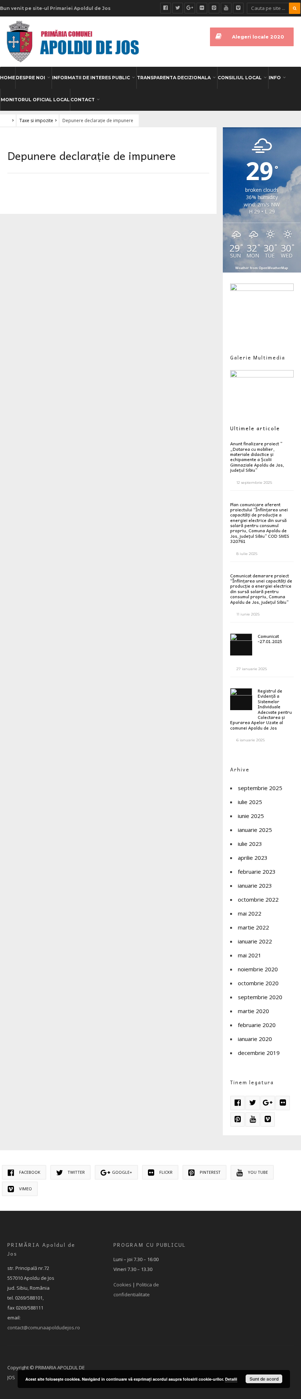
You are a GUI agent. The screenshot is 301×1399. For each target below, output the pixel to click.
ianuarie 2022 (255, 941)
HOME (7, 77)
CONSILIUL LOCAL (240, 77)
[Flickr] (201, 8)
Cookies (122, 1284)
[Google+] (189, 8)
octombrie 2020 (258, 983)
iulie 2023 (250, 843)
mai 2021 (249, 955)
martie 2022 (253, 927)
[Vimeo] (238, 8)
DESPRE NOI (30, 77)
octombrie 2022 (258, 899)
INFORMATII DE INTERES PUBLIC (91, 77)
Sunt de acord (264, 1379)
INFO (275, 77)
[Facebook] (165, 8)
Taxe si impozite (36, 120)
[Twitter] (177, 8)
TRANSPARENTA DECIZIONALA (174, 77)
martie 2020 (253, 1011)
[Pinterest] (214, 8)
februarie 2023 (257, 871)
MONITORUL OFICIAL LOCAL (35, 99)
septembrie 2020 (260, 997)
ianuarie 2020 (255, 1038)
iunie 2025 (251, 815)
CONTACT (82, 99)
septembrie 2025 (260, 788)
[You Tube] (226, 8)
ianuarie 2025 (255, 829)
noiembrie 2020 (258, 969)
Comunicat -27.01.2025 (270, 638)
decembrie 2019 (259, 1052)
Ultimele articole (255, 428)
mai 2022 (249, 913)
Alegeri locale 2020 (258, 37)
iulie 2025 (250, 802)
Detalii (231, 1379)
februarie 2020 (257, 1025)
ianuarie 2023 (255, 885)
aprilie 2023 (253, 857)
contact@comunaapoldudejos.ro (43, 1327)
